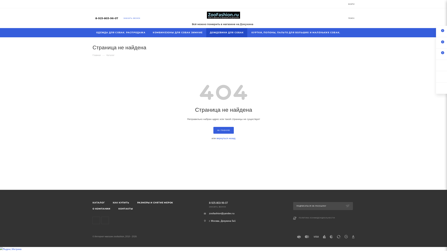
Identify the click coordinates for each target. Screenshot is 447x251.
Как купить (121, 202)
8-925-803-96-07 (106, 18)
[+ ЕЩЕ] (349, 32)
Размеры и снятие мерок (155, 202)
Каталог (99, 202)
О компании (101, 208)
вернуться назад (226, 138)
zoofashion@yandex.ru (222, 213)
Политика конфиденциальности (317, 218)
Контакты (125, 208)
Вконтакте (96, 220)
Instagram (105, 220)
